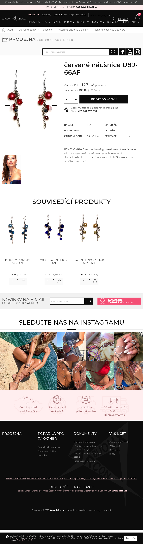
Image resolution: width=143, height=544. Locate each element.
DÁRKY (133, 478)
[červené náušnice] (11, 169)
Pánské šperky (62, 22)
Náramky (11, 478)
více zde (129, 302)
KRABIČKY (32, 478)
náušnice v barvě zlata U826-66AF (89, 261)
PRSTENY (21, 478)
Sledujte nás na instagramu (71, 322)
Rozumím (131, 538)
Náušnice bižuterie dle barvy (73, 29)
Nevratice (78, 490)
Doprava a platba (77, 14)
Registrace (114, 450)
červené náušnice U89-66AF (110, 29)
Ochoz (35, 490)
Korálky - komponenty (121, 22)
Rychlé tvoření (45, 478)
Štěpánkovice (56, 490)
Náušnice (46, 29)
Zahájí (21, 490)
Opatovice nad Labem (95, 490)
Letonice (43, 490)
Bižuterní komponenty (117, 478)
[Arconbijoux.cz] (14, 18)
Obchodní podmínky (84, 442)
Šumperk (68, 490)
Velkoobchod (60, 14)
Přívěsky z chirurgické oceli (91, 478)
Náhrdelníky (70, 478)
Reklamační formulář (85, 461)
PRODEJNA (34, 14)
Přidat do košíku (104, 99)
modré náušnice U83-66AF (53, 261)
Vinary (28, 490)
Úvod (10, 29)
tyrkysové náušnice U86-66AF (18, 261)
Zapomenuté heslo (119, 442)
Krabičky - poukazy (89, 22)
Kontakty (46, 14)
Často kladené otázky (49, 447)
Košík (112, 454)
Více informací (24, 540)
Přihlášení (114, 446)
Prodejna (41, 39)
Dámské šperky (37, 22)
